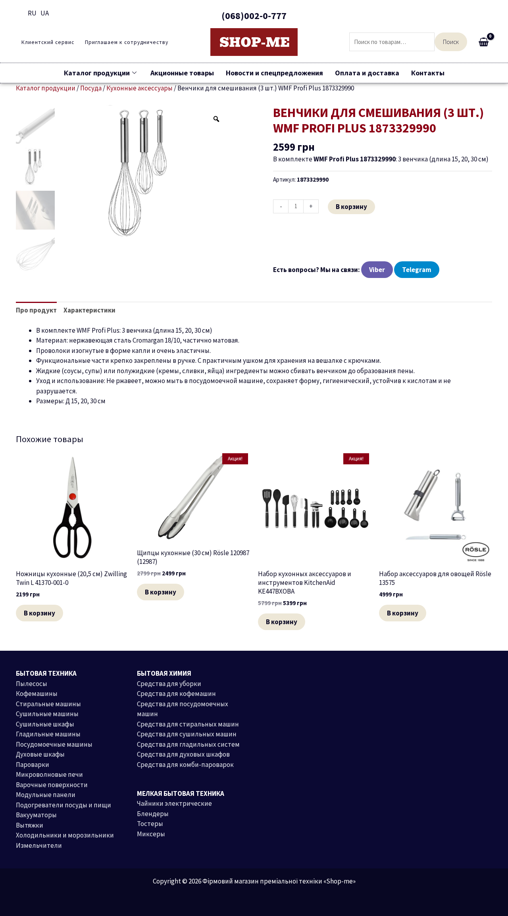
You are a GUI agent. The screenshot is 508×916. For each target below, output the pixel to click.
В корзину (351, 206)
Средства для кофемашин (176, 693)
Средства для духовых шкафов (183, 754)
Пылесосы (31, 683)
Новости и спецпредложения (274, 72)
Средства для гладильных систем (188, 744)
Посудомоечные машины (54, 744)
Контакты (427, 72)
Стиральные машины (48, 703)
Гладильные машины (48, 734)
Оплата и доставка (367, 72)
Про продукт (36, 310)
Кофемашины (37, 693)
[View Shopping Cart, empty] (483, 42)
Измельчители (39, 845)
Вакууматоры (36, 815)
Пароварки (32, 764)
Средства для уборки (169, 683)
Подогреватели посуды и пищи (63, 805)
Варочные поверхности (52, 784)
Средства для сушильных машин (187, 734)
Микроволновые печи (49, 774)
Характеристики (89, 310)
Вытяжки (29, 825)
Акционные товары (182, 72)
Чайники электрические (174, 803)
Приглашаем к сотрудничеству (126, 42)
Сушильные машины (47, 713)
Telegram (416, 269)
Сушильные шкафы (45, 724)
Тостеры (150, 823)
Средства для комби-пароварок (185, 764)
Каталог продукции (97, 72)
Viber (377, 269)
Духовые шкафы (40, 754)
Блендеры (153, 813)
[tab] (36, 310)
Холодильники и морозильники (65, 835)
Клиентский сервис (47, 42)
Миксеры (151, 834)
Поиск (451, 42)
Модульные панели (45, 794)
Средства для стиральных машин (188, 724)
